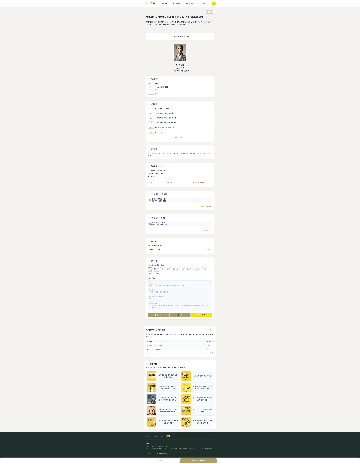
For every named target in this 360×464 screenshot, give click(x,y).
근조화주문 (203, 3)
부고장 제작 (176, 3)
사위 (179, 269)
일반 (150, 269)
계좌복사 (207, 249)
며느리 (174, 269)
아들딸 (168, 269)
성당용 (204, 269)
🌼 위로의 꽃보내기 (206, 206)
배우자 (162, 269)
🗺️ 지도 (151, 182)
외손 (188, 269)
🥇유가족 (155, 269)
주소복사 (169, 182)
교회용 (198, 269)
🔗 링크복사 (210, 12)
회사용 (193, 269)
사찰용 (150, 273)
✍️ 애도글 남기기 (206, 230)
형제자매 (156, 273)
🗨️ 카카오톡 (202, 315)
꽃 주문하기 (161, 461)
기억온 (152, 3)
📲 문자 (180, 315)
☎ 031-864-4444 (198, 182)
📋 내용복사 (158, 315)
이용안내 (164, 3)
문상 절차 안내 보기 (180, 137)
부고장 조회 (189, 3)
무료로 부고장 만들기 (198, 461)
